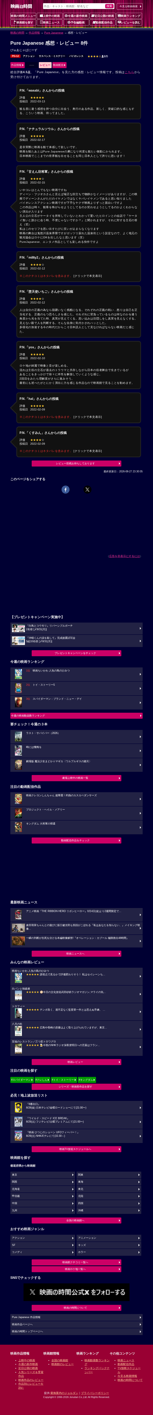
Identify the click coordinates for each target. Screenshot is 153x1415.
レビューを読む (130, 22)
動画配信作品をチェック (75, 840)
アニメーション (87, 1238)
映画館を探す (25, 22)
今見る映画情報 (127, 1376)
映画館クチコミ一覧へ (75, 1262)
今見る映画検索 (129, 6)
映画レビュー (75, 1061)
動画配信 (58, 65)
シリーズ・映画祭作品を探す (75, 1086)
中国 (14, 1203)
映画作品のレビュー (30, 1380)
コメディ (17, 1252)
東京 (14, 1174)
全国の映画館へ (75, 1220)
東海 (80, 1181)
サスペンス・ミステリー (52, 56)
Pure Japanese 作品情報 (26, 1317)
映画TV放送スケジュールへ (75, 1149)
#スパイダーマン (21, 1079)
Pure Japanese (53, 32)
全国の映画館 (59, 1360)
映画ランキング (130, 15)
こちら (129, 72)
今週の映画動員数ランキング (28, 715)
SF (13, 1245)
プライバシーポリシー (95, 1393)
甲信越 (16, 1196)
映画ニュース (51, 22)
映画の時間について (75, 1307)
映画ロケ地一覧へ (75, 1269)
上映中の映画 (51, 15)
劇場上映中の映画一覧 (75, 777)
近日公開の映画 (104, 15)
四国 (80, 1203)
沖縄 (80, 1210)
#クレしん (41, 1079)
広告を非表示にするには (124, 556)
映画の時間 (17, 32)
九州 (14, 1210)
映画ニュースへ (75, 953)
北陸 (80, 1196)
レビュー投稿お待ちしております (75, 463)
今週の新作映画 (77, 15)
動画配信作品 (104, 22)
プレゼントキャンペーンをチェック (75, 653)
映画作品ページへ (22, 1324)
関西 (14, 1181)
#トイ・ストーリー (63, 1079)
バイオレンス (76, 56)
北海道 (16, 1189)
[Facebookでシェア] (66, 490)
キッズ (82, 1245)
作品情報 (34, 32)
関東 (80, 1174)
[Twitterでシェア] (87, 490)
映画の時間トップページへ (27, 1331)
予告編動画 (78, 22)
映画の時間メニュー (23, 15)
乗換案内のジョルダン (64, 1393)
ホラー (82, 1252)
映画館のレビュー (62, 1364)
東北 (80, 1189)
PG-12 (15, 56)
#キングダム (86, 1079)
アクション (29, 56)
